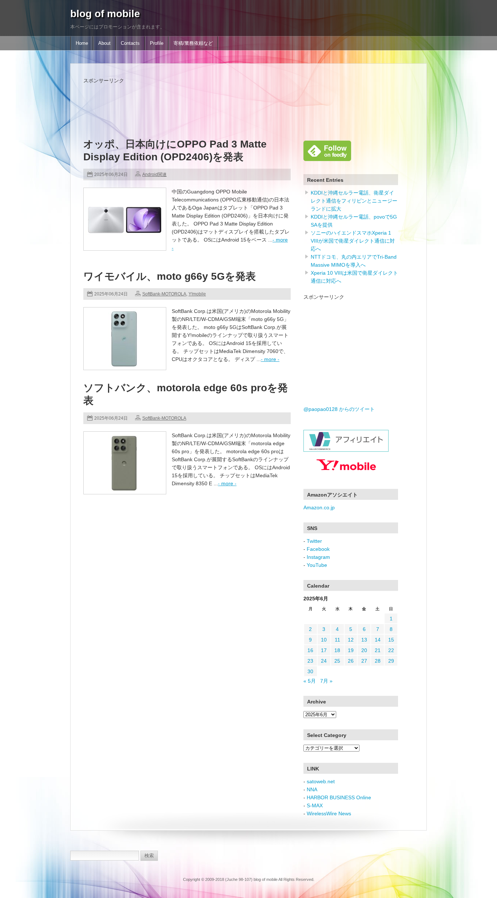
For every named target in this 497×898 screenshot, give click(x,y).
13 (364, 640)
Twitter (314, 541)
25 (337, 661)
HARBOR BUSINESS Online (339, 797)
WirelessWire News (329, 813)
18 (337, 650)
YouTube (317, 565)
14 (378, 640)
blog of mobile (105, 13)
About (104, 43)
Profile (156, 43)
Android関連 (154, 174)
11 (337, 640)
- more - (270, 359)
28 (378, 661)
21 (378, 650)
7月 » (326, 681)
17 (324, 650)
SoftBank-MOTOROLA (164, 294)
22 (391, 650)
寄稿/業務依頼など (193, 43)
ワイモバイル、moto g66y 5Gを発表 (169, 276)
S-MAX (315, 805)
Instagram (318, 557)
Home (82, 43)
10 (324, 640)
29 (391, 661)
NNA (312, 789)
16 (310, 650)
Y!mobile (197, 294)
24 (324, 661)
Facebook (318, 549)
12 (351, 640)
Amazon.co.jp (319, 507)
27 (364, 661)
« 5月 (309, 681)
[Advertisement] (215, 101)
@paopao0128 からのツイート (339, 409)
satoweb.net (321, 781)
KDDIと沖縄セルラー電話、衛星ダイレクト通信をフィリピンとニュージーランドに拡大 (354, 201)
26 (351, 661)
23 (310, 661)
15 (391, 640)
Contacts (130, 43)
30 (310, 671)
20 (364, 650)
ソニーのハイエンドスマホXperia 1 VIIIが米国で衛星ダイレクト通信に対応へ (353, 241)
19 (351, 650)
